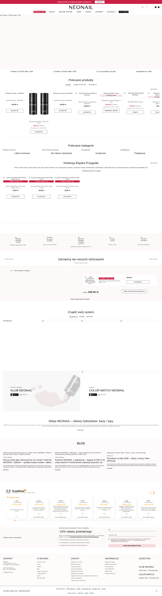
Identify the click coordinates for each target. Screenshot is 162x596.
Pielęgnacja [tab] (73, 316)
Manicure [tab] (89, 316)
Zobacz (135, 112)
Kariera (39, 566)
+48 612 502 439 (8, 568)
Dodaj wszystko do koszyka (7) (134, 291)
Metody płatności (76, 566)
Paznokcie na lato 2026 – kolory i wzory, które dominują (128, 459)
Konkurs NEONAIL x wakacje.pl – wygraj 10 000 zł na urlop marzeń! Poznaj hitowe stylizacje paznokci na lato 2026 (80, 461)
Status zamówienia (76, 578)
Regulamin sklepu (110, 562)
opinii (27, 492)
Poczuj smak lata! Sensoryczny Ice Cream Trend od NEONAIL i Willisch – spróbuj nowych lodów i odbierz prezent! (27, 461)
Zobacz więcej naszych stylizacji (79, 299)
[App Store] (143, 570)
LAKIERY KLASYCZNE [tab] (80, 84)
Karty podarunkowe (76, 569)
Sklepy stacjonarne (42, 571)
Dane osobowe (109, 566)
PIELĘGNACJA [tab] (93, 84)
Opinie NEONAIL (109, 569)
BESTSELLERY (41, 578)
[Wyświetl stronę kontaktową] (7, 7)
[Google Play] (153, 570)
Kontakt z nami (41, 562)
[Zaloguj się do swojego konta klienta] (152, 7)
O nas (38, 564)
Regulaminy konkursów (77, 573)
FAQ (38, 569)
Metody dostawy (76, 564)
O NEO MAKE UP (42, 573)
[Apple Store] (143, 578)
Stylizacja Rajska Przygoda (81, 262)
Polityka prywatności (111, 564)
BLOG (38, 575)
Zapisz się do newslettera (132, 545)
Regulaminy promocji (77, 571)
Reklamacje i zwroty (76, 562)
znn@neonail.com (8, 572)
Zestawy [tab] (68, 84)
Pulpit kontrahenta (110, 573)
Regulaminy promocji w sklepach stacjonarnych (84, 575)
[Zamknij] (158, 2)
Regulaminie (114, 541)
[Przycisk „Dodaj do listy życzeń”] (24, 94)
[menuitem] (39, 12)
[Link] (81, 15)
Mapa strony (108, 571)
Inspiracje (110, 455)
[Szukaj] (149, 7)
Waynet (28, 591)
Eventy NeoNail (7, 457)
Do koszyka (14, 110)
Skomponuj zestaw (111, 110)
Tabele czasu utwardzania (78, 580)
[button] (32, 2)
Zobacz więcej (153, 89)
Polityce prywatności (123, 541)
